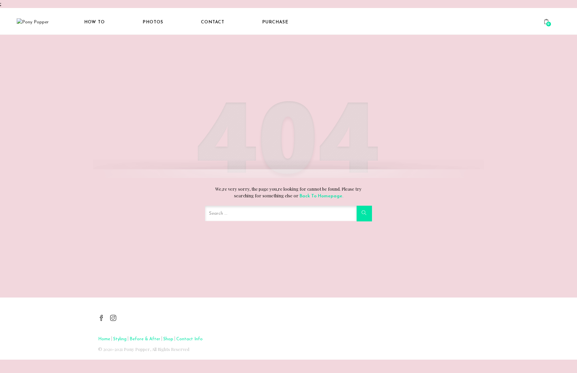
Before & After (145, 339)
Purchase (275, 22)
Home (104, 339)
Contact (212, 22)
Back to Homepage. (321, 196)
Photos (153, 22)
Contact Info (189, 339)
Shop (168, 339)
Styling (120, 339)
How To (94, 22)
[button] (547, 22)
